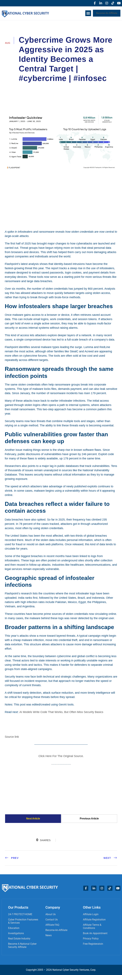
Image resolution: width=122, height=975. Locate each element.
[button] (88, 13)
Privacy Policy (91, 938)
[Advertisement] (61, 199)
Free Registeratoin (93, 943)
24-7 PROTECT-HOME (20, 914)
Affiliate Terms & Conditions (92, 926)
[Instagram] (106, 3)
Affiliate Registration (94, 919)
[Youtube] (118, 3)
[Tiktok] (112, 3)
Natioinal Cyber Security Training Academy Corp (51, 87)
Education (13, 928)
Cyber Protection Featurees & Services (23, 921)
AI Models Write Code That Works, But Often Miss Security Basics (61, 712)
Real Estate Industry (19, 938)
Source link (12, 736)
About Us (50, 914)
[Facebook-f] (94, 3)
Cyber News (95, 87)
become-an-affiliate (56, 930)
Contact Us (51, 919)
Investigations (16, 933)
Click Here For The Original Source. (61, 756)
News (48, 935)
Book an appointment (95, 933)
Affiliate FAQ (52, 924)
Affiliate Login (90, 914)
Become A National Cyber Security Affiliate (22, 945)
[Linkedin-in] (100, 3)
